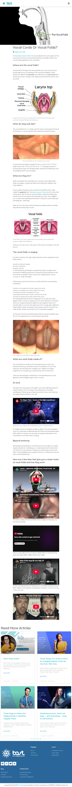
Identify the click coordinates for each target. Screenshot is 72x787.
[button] (68, 3)
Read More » (7, 673)
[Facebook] (2, 763)
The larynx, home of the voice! (24, 56)
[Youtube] (10, 763)
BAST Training (20, 785)
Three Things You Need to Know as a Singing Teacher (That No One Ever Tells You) (54, 661)
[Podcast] (14, 763)
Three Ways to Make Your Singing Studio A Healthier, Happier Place (15, 716)
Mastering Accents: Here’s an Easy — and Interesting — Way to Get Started (53, 716)
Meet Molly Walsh (11, 658)
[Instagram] (6, 763)
